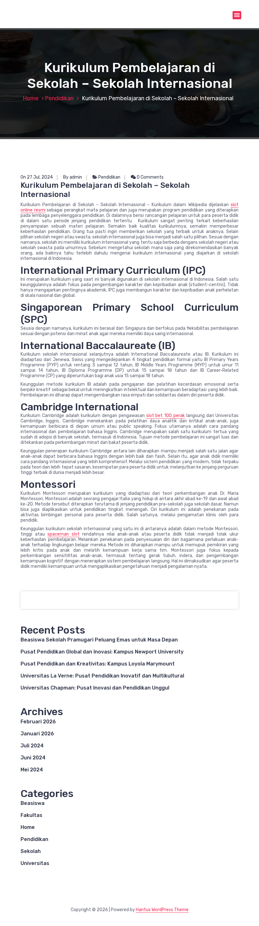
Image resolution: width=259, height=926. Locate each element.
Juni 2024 (33, 758)
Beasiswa (33, 803)
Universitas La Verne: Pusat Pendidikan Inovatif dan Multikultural (102, 676)
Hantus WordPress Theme (162, 909)
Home (31, 98)
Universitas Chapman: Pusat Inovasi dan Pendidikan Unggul (95, 688)
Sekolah (31, 851)
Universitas (35, 863)
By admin (72, 177)
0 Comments (150, 177)
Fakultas (31, 815)
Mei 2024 (32, 770)
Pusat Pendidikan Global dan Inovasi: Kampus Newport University (102, 652)
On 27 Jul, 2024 (37, 177)
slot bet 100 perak (165, 415)
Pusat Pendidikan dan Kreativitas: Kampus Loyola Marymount (98, 664)
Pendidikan (59, 98)
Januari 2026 (37, 734)
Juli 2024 (32, 746)
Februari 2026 (38, 722)
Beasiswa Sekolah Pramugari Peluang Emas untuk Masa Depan (99, 640)
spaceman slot (63, 534)
